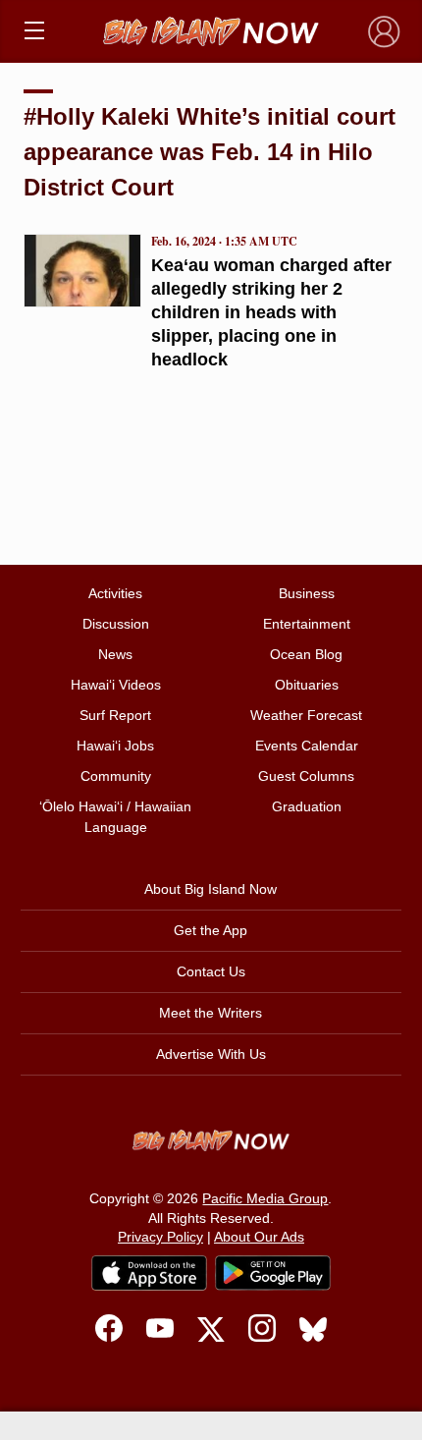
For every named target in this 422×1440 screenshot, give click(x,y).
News (115, 654)
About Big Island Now (210, 889)
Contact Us (211, 971)
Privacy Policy (160, 1237)
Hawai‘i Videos (116, 684)
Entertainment (306, 624)
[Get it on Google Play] (273, 1273)
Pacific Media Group (265, 1198)
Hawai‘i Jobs (115, 745)
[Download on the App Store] (149, 1272)
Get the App (210, 930)
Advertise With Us (211, 1054)
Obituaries (307, 684)
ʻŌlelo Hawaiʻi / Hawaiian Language (115, 817)
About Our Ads (259, 1237)
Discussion (115, 624)
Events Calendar (306, 745)
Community (115, 776)
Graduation (307, 806)
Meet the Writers (210, 1013)
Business (307, 593)
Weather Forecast (306, 715)
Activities (115, 593)
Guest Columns (306, 776)
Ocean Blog (306, 654)
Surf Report (115, 715)
